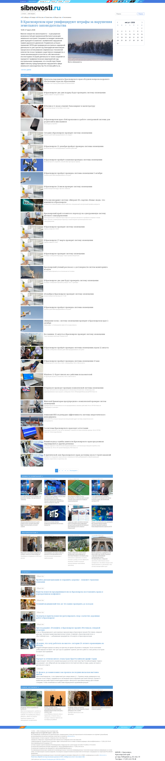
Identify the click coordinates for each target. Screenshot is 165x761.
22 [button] (138, 37)
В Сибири (25, 17)
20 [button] (130, 37)
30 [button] (142, 40)
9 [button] (141, 31)
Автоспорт (40, 655)
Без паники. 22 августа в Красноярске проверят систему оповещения (74, 334)
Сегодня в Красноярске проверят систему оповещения (68, 133)
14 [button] (134, 34)
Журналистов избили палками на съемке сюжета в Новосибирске (31, 553)
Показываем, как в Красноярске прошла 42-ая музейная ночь (54, 553)
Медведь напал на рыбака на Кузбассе (29, 708)
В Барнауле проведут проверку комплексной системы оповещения (73, 388)
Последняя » (74, 470)
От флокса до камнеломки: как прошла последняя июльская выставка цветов (67, 673)
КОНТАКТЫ (124, 727)
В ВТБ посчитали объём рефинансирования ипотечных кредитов (53, 523)
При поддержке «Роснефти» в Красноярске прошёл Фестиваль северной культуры (68, 629)
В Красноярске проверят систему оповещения (64, 227)
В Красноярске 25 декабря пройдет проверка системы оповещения (73, 146)
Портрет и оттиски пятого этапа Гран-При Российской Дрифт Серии (66, 659)
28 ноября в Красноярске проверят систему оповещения (69, 294)
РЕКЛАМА (139, 727)
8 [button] (137, 31)
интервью (40, 640)
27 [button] (130, 40)
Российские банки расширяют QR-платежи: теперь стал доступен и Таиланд (31, 497)
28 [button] (134, 40)
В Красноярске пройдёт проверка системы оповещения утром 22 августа (76, 347)
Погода (42, 1)
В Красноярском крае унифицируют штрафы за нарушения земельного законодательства (66, 23)
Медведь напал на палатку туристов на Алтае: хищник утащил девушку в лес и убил (78, 709)
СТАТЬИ (26, 572)
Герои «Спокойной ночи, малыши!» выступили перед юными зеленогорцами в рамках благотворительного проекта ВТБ (102, 524)
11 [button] (122, 34)
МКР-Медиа (31, 14)
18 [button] (122, 37)
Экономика (67, 17)
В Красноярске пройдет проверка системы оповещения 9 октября (73, 173)
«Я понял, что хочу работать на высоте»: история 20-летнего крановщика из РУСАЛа (70, 644)
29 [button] (138, 40)
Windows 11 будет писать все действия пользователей (68, 374)
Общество (57, 17)
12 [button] (126, 34)
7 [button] (133, 31)
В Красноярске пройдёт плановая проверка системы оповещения (73, 160)
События (40, 669)
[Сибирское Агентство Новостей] (40, 7)
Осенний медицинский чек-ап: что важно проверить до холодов (64, 604)
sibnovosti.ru (71, 736)
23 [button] (142, 37)
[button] (117, 22)
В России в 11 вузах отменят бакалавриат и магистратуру (69, 106)
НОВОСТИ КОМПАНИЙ (32, 476)
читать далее (26, 70)
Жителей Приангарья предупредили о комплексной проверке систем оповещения (75, 402)
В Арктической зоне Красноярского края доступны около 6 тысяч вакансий (77, 455)
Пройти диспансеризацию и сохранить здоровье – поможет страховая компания (67, 581)
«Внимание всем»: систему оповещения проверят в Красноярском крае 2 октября (76, 322)
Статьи (23, 14)
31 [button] (117, 43)
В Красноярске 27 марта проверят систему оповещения (68, 240)
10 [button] (117, 34)
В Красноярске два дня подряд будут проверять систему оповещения (75, 92)
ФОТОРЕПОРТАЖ (30, 533)
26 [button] (126, 40)
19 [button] (126, 37)
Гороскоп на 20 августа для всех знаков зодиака (101, 708)
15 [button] (138, 34)
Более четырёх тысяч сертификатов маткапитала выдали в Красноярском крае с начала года (53, 710)
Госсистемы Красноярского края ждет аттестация (66, 428)
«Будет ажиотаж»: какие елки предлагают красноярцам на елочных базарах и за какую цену (78, 554)
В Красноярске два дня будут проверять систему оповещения (71, 280)
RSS (22, 727)
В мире (33, 17)
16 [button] (142, 34)
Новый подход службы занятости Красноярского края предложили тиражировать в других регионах (74, 442)
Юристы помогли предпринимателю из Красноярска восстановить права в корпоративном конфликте (69, 593)
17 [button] (117, 37)
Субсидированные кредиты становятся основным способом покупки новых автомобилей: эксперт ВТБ (101, 498)
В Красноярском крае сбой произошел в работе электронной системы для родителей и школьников (77, 120)
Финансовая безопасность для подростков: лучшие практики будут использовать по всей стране (30, 524)
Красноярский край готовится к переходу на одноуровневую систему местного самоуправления (75, 214)
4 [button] (121, 31)
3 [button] (117, 31)
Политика (48, 17)
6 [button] (129, 31)
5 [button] (125, 31)
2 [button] (141, 28)
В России (40, 17)
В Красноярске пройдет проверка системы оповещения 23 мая (71, 361)
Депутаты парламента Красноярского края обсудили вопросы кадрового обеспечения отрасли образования (76, 80)
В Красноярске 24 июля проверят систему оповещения (68, 186)
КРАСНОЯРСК (32, 1)
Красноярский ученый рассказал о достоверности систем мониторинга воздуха (76, 268)
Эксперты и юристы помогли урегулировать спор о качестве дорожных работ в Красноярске (68, 617)
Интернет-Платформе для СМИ (49, 759)
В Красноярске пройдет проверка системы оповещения (68, 307)
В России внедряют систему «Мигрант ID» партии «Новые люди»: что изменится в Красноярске (74, 201)
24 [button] (117, 40)
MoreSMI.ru (62, 759)
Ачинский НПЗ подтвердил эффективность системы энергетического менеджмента (74, 416)
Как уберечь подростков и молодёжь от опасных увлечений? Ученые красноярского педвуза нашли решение (78, 498)
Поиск (140, 14)
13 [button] (130, 34)
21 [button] (134, 37)
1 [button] (137, 28)
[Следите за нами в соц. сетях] (109, 1)
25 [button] (122, 40)
